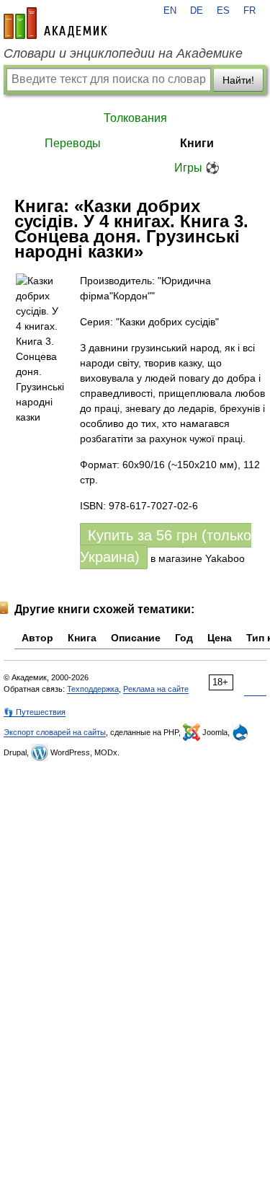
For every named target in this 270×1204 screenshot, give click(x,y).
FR (249, 11)
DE (196, 11)
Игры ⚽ (197, 168)
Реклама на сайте (156, 689)
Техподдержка (93, 689)
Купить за (165, 546)
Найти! (238, 80)
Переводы (73, 143)
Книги (197, 143)
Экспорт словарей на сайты (55, 732)
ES (223, 11)
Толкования (135, 118)
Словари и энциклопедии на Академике (123, 53)
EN (169, 11)
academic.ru (55, 23)
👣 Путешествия (35, 712)
